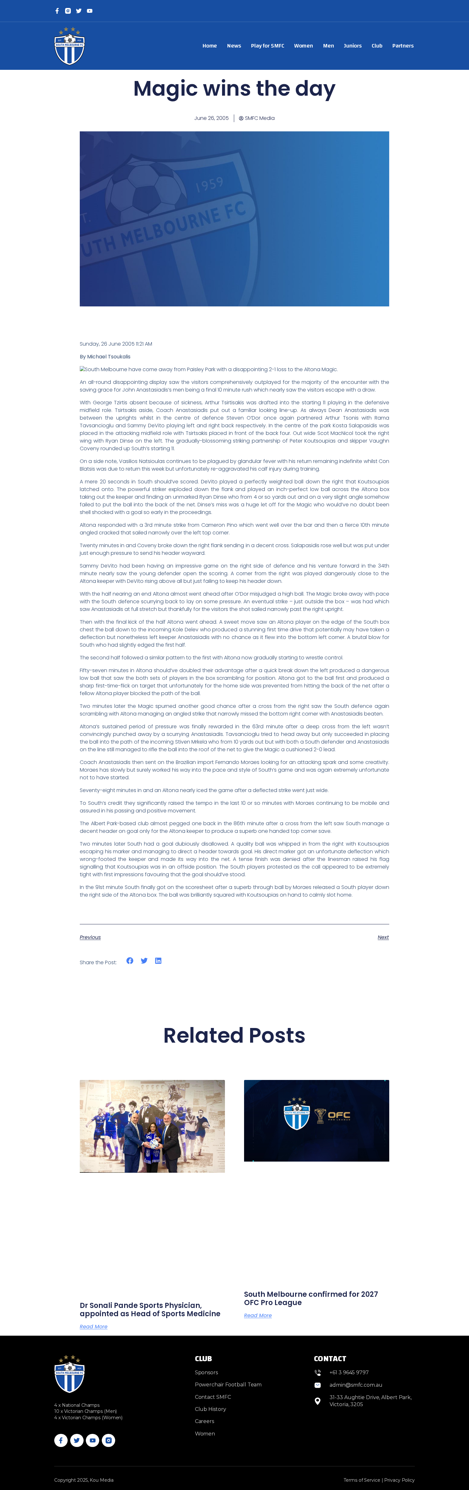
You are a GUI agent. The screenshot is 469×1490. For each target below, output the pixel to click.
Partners (403, 45)
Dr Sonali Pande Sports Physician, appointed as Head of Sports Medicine (150, 1310)
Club (377, 45)
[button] (130, 960)
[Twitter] (79, 11)
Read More (94, 1326)
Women (303, 45)
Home (210, 45)
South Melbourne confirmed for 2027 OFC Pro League (311, 1298)
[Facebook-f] (57, 11)
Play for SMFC (267, 45)
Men (328, 45)
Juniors (353, 45)
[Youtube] (92, 1440)
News (234, 45)
